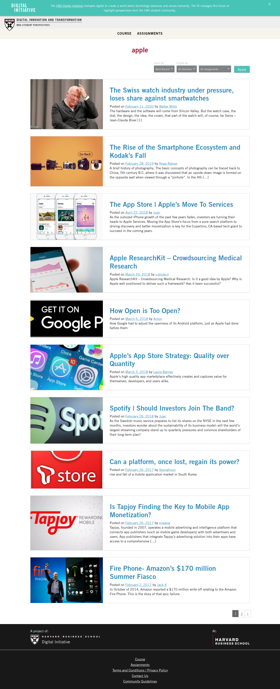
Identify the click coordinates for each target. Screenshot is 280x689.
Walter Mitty (168, 106)
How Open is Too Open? (145, 310)
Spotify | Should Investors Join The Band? (172, 408)
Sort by (159, 63)
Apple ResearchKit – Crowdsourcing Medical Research (176, 262)
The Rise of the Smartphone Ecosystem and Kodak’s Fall (175, 151)
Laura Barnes (163, 372)
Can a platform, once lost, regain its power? (174, 461)
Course (124, 33)
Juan (156, 212)
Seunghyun (167, 470)
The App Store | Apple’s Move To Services (171, 204)
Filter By (182, 63)
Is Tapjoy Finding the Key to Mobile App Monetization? (169, 510)
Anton (157, 319)
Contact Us (140, 676)
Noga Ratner (168, 163)
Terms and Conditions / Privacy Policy (140, 670)
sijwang (164, 523)
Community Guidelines (140, 681)
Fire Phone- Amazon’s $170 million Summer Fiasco (163, 572)
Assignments (150, 33)
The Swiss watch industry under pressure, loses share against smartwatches (172, 94)
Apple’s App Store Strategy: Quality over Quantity (169, 359)
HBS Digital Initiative (69, 5)
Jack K (162, 585)
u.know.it (162, 274)
